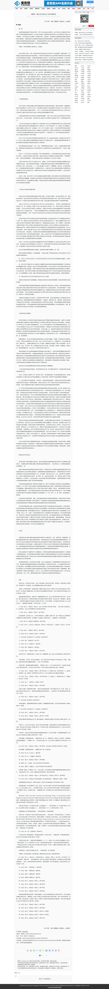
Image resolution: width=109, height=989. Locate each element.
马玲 (76, 85)
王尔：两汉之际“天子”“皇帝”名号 (82, 41)
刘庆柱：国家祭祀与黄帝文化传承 (82, 49)
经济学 (26, 8)
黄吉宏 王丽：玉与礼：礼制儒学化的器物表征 (85, 45)
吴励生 (76, 98)
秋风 (76, 89)
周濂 (76, 81)
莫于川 (82, 100)
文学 (59, 8)
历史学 (63, 8)
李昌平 (89, 77)
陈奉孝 (82, 83)
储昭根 (82, 94)
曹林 (88, 68)
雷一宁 (76, 91)
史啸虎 (82, 87)
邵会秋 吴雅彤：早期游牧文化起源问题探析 (85, 59)
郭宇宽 (82, 73)
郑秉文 (76, 100)
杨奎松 (82, 79)
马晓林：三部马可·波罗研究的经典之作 (84, 34)
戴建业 (82, 77)
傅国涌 (82, 69)
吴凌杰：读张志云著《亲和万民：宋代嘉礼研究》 (86, 53)
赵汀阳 (76, 77)
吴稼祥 (89, 94)
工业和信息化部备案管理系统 (54, 987)
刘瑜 (88, 92)
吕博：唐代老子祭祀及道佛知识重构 (83, 43)
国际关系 (37, 8)
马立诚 (89, 73)
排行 (93, 8)
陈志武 (89, 71)
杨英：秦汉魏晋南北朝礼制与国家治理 (84, 47)
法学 (21, 8)
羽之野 (89, 100)
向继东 (89, 75)
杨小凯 (89, 96)
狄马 (88, 85)
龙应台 (76, 68)
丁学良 (82, 68)
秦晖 (76, 66)
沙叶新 (82, 92)
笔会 (84, 8)
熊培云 (89, 87)
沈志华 (82, 75)
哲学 (69, 8)
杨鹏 (82, 81)
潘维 (88, 98)
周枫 (82, 91)
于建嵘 (82, 71)
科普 (88, 8)
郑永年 (89, 66)
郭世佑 (89, 83)
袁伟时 (76, 87)
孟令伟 (89, 89)
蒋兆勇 (89, 91)
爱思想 (26, 4)
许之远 (76, 96)
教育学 (54, 8)
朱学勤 (82, 98)
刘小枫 (82, 89)
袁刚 (82, 96)
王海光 (89, 79)
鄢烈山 (76, 69)
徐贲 (76, 73)
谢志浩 (76, 102)
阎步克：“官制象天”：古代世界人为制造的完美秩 (86, 51)
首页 (17, 8)
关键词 (79, 8)
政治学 (31, 8)
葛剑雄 (76, 94)
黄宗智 (76, 71)
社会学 (43, 8)
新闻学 (48, 8)
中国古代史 (32, 936)
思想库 (73, 8)
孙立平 (82, 102)
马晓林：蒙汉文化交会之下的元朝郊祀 (84, 32)
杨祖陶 (76, 75)
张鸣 (76, 79)
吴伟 (76, 92)
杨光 (88, 102)
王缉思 (76, 83)
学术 (21, 936)
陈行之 (82, 66)
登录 (43, 979)
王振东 (82, 85)
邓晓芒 (89, 81)
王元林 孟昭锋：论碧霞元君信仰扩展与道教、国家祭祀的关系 (89, 55)
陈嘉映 (89, 69)
